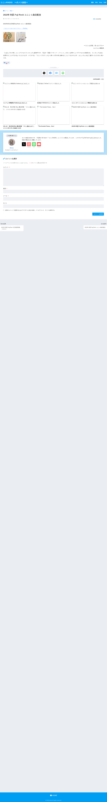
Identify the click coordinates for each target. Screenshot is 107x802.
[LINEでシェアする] (63, 73)
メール (6, 196)
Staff (105, 2)
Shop (100, 2)
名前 (5, 188)
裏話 (92, 2)
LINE (34, 146)
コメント (6, 167)
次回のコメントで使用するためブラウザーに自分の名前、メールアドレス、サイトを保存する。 (30, 210)
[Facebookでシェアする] (50, 73)
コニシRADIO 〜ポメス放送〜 (14, 2)
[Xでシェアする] (44, 73)
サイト (5, 203)
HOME (54, 795)
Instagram (29, 146)
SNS (96, 2)
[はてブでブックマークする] (57, 73)
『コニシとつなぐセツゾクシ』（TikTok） (15, 28)
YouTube (39, 146)
